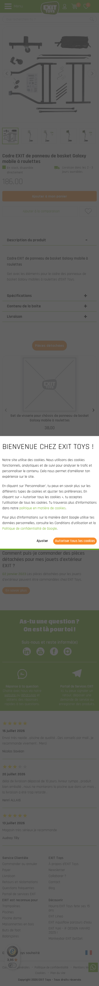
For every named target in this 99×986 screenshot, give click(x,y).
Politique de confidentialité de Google (29, 528)
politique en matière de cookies (42, 508)
